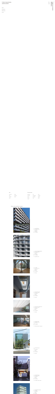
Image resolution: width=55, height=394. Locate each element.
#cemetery (29, 195)
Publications (3, 10)
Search (3, 12)
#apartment (29, 194)
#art (33, 194)
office (9, 195)
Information (3, 9)
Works (3, 7)
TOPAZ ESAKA (37, 228)
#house (36, 297)
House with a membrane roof (38, 306)
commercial (10, 194)
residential (15, 195)
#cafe (38, 194)
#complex (39, 195)
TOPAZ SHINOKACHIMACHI (38, 251)
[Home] (6, 3)
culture (15, 194)
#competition (34, 195)
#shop (40, 380)
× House (36, 267)
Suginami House (37, 321)
